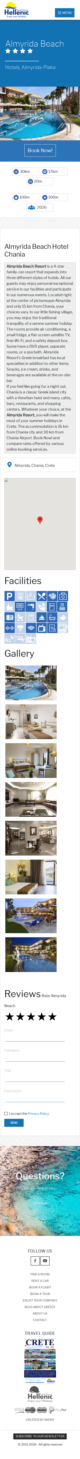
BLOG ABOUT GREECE (40, 1307)
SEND (14, 1122)
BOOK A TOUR (40, 1294)
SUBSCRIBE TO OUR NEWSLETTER (40, 1436)
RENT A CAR (40, 1281)
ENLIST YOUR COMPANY (40, 1300)
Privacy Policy (38, 1114)
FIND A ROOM (40, 1274)
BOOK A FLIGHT (40, 1287)
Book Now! (40, 150)
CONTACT (40, 1320)
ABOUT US (40, 1313)
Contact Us (40, 1203)
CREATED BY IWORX (40, 1420)
